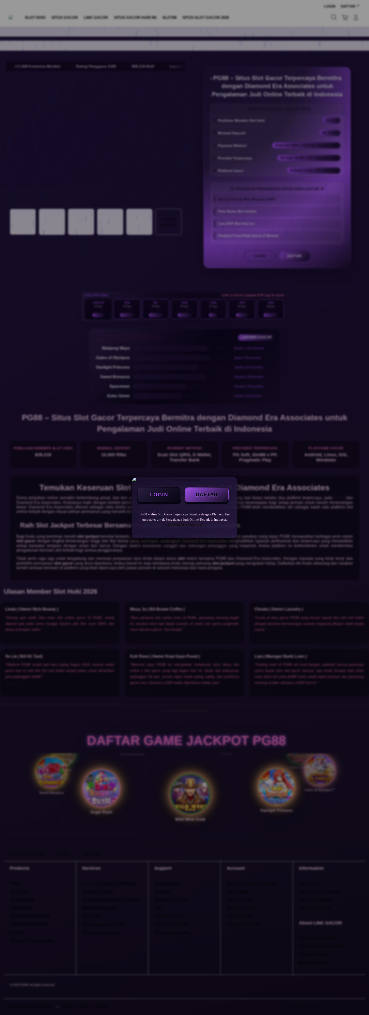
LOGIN (159, 494)
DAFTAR (207, 494)
